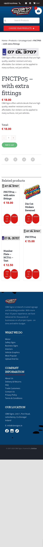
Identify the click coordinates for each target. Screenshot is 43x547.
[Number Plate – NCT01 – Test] (11, 238)
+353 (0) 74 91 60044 (11, 3)
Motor (8, 339)
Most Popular (11, 355)
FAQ (7, 385)
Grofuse (34, 448)
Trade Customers (12, 388)
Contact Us (10, 391)
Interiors (9, 349)
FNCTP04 (30, 237)
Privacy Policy (11, 395)
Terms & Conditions (13, 398)
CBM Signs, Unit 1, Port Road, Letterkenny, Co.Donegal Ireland (17, 417)
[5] (21, 52)
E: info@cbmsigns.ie (13, 425)
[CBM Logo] (21, 7)
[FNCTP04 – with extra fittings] (11, 186)
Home (4, 40)
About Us (9, 378)
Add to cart (9, 145)
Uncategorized (25, 40)
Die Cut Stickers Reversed (30, 207)
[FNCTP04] (32, 231)
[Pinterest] (32, 159)
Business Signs (11, 345)
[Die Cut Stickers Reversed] (32, 192)
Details (14, 216)
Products (13, 40)
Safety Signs (10, 342)
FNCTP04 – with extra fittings (10, 195)
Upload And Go (11, 359)
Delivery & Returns (13, 381)
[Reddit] (24, 159)
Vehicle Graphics (12, 352)
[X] (15, 159)
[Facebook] (6, 159)
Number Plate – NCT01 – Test (8, 255)
